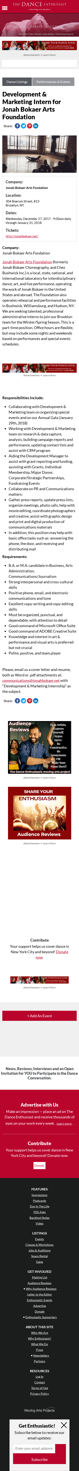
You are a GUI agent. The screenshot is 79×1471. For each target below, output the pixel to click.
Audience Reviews (39, 1283)
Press (39, 1350)
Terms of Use (39, 1388)
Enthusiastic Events (39, 1300)
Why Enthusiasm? (39, 1338)
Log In (39, 1376)
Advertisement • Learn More (39, 54)
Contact (39, 1382)
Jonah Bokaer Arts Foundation (27, 262)
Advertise (39, 1306)
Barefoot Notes (39, 1217)
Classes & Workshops (39, 1244)
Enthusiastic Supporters (41, 1317)
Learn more (64, 1123)
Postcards (39, 1200)
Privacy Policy (39, 1393)
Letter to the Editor (39, 1294)
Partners (39, 1361)
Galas (39, 1262)
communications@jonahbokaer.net (31, 680)
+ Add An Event (39, 1015)
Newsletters (41, 1355)
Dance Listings (17, 82)
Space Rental (39, 1256)
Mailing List (39, 1277)
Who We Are (39, 1332)
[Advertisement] (39, 892)
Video (39, 1223)
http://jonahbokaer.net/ (22, 236)
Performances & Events (53, 82)
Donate (39, 1165)
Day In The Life (39, 1206)
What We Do (39, 1344)
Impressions (39, 1195)
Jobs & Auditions (39, 1250)
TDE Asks (39, 1212)
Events (39, 1239)
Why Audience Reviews (41, 1288)
